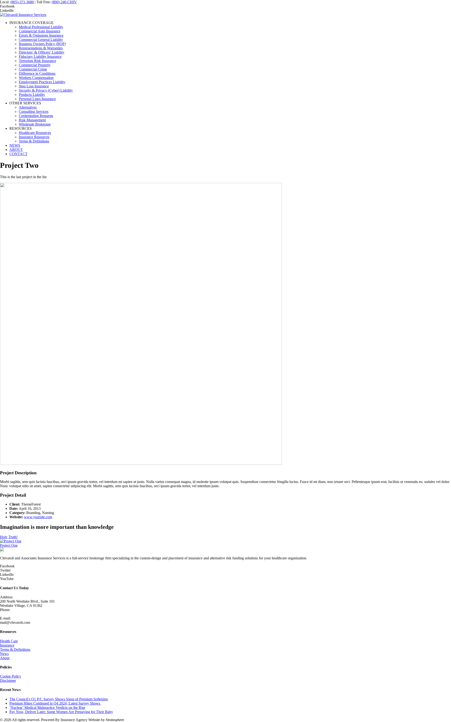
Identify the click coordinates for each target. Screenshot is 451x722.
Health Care (9, 641)
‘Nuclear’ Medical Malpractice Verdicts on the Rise (47, 708)
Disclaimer (8, 681)
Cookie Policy (10, 676)
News (4, 654)
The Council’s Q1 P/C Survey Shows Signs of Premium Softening (58, 699)
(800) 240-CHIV (64, 2)
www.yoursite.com (38, 517)
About (4, 658)
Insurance (7, 645)
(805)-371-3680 (22, 2)
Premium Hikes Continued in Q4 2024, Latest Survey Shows (55, 703)
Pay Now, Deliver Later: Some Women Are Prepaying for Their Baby (61, 712)
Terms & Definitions (15, 649)
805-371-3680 (10, 614)
